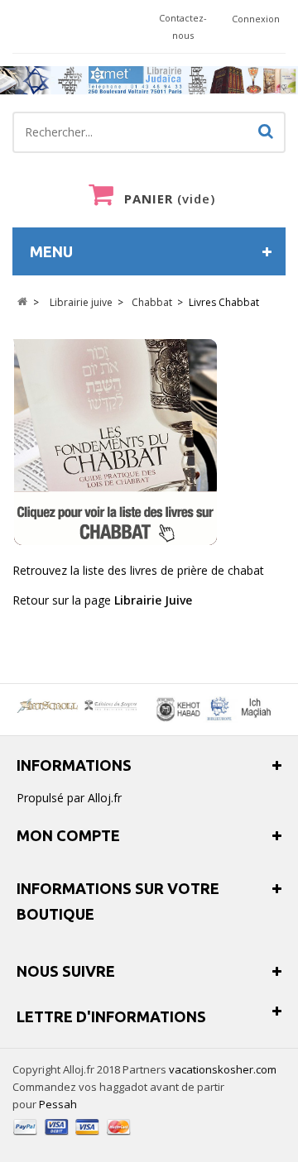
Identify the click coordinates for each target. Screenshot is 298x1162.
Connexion (256, 18)
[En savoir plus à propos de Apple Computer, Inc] (79, 705)
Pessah (58, 1104)
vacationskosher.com (222, 1069)
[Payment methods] (72, 1137)
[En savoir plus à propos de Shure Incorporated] (212, 709)
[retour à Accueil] (22, 302)
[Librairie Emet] (149, 80)
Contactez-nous (183, 26)
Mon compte (68, 835)
